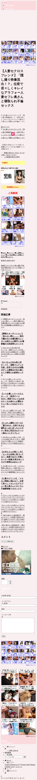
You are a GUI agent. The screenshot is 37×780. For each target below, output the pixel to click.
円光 (22, 265)
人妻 (17, 253)
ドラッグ (8, 270)
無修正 (3, 265)
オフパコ (14, 267)
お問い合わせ (13, 750)
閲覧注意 (8, 267)
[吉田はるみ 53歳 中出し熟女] (13, 182)
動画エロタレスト (31, 65)
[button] (24, 757)
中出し (4, 253)
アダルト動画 (7, 251)
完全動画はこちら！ (13, 187)
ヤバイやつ (10, 265)
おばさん (10, 257)
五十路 (17, 255)
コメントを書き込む (7, 541)
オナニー (11, 253)
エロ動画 (10, 255)
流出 (2, 267)
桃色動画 (8, 752)
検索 (3, 579)
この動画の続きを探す (12, 157)
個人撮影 (17, 265)
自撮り (20, 267)
